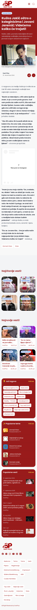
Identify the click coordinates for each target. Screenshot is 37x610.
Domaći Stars (7, 13)
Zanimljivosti (8, 595)
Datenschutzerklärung (11, 570)
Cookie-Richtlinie (10, 579)
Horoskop (7, 600)
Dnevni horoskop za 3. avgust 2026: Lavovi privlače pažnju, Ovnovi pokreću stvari (13, 507)
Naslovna (7, 561)
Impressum (26, 570)
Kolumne (20, 591)
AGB (22, 574)
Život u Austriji (8, 591)
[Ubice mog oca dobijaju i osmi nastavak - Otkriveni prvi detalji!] (30, 519)
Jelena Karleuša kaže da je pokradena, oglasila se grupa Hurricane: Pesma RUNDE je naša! (12, 482)
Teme (23, 561)
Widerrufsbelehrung (11, 574)
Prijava (6, 566)
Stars (27, 591)
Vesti (29, 561)
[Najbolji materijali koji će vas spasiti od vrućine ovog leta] (30, 531)
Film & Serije (20, 595)
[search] (33, 4)
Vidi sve (31, 381)
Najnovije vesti (18, 587)
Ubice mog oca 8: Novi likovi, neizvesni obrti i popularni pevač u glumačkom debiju (13, 494)
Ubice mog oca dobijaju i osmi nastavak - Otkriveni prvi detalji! (12, 519)
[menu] (29, 4)
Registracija (15, 566)
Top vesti (7, 587)
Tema (15, 561)
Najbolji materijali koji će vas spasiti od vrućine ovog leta (13, 531)
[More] (29, 75)
